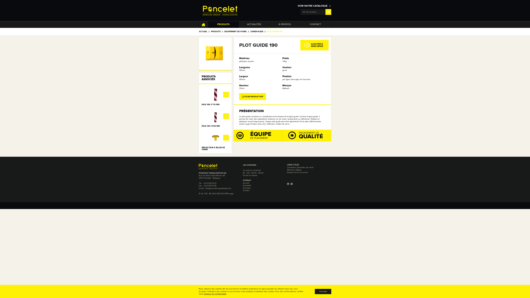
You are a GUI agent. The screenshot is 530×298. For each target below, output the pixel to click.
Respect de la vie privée (297, 172)
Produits (223, 24)
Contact (315, 24)
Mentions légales (294, 170)
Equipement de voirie (235, 32)
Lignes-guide (256, 32)
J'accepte (323, 291)
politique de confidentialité (215, 294)
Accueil (203, 32)
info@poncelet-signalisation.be (218, 188)
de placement (260, 135)
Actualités (254, 24)
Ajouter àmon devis (317, 45)
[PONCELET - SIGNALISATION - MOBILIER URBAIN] (220, 10)
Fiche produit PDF (253, 97)
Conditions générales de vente (300, 167)
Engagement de (311, 135)
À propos (285, 24)
